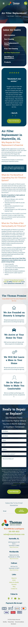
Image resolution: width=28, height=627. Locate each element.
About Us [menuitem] (14, 578)
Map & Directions (14, 547)
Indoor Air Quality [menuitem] (14, 582)
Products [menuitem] (7, 62)
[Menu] (4, 3)
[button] (24, 62)
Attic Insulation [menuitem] (9, 35)
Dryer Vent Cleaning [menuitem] (11, 49)
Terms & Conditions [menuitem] (19, 621)
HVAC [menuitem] (14, 580)
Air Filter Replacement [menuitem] (12, 52)
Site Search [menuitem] (13, 623)
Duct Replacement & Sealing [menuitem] (11, 44)
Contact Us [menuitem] (14, 588)
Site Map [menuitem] (5, 621)
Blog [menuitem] (14, 586)
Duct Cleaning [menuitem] (9, 39)
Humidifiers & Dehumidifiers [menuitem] (9, 57)
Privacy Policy (17, 483)
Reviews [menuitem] (14, 584)
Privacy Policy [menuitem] (11, 621)
